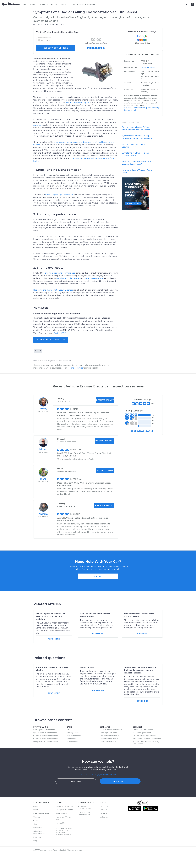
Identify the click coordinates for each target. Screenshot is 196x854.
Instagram (104, 817)
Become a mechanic (86, 4)
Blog (35, 841)
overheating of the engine (77, 103)
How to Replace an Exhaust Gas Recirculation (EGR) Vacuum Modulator (50, 616)
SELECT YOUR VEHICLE (56, 48)
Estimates (37, 827)
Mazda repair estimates (109, 739)
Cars (35, 824)
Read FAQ (76, 781)
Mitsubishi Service (74, 736)
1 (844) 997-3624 (148, 67)
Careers (36, 817)
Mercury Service (73, 733)
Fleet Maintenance (41, 813)
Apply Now (133, 203)
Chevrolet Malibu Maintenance (45, 739)
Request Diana (105, 470)
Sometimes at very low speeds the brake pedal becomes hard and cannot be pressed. (140, 670)
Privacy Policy (61, 813)
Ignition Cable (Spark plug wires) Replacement (146, 743)
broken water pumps (93, 278)
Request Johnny (105, 400)
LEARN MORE (59, 333)
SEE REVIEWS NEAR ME (142, 431)
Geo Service (71, 739)
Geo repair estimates (108, 742)
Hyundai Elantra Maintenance (45, 733)
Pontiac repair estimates (109, 736)
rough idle (38, 125)
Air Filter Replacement (142, 733)
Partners (37, 837)
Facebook (104, 806)
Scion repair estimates (109, 733)
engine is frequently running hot (60, 273)
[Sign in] (192, 4)
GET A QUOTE (98, 576)
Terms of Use (60, 823)
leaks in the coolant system (68, 278)
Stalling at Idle (87, 667)
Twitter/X (103, 813)
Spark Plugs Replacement (143, 730)
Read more (54, 639)
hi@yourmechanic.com (106, 775)
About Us (37, 806)
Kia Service (71, 730)
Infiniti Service (72, 742)
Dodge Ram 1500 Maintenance (45, 742)
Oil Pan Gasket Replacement (144, 736)
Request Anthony (104, 505)
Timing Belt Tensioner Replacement (147, 739)
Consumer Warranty (64, 806)
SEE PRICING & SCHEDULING (51, 340)
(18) (104, 48)
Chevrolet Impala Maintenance (45, 736)
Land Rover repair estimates (111, 730)
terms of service (76, 368)
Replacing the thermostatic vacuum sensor (53, 290)
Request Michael (104, 441)
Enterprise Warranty (64, 810)
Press (35, 810)
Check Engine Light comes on (59, 195)
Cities (35, 820)
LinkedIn (103, 810)
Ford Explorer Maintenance (44, 730)
